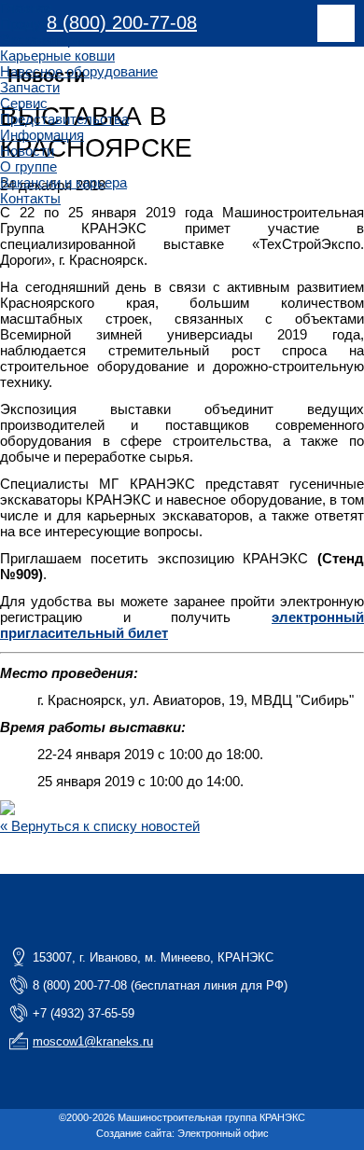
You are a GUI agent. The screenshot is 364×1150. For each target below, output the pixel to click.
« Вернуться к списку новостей (100, 826)
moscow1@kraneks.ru (93, 1041)
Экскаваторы (42, 40)
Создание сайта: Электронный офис (182, 1133)
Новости (27, 151)
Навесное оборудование (79, 71)
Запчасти (30, 87)
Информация (42, 135)
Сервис (24, 103)
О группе (28, 166)
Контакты (30, 198)
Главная (26, 8)
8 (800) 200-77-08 (122, 22)
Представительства (64, 119)
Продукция (35, 24)
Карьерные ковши (57, 55)
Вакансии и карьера (63, 182)
